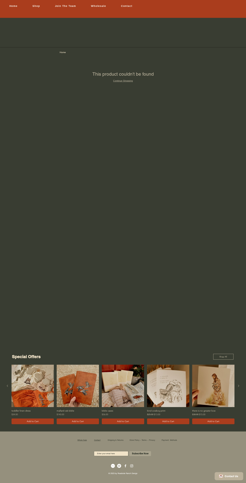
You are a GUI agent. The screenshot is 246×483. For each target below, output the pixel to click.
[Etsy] (113, 466)
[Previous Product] (7, 386)
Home (63, 52)
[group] (123, 394)
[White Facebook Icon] (125, 466)
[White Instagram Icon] (132, 466)
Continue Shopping (123, 81)
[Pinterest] (119, 466)
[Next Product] (238, 386)
